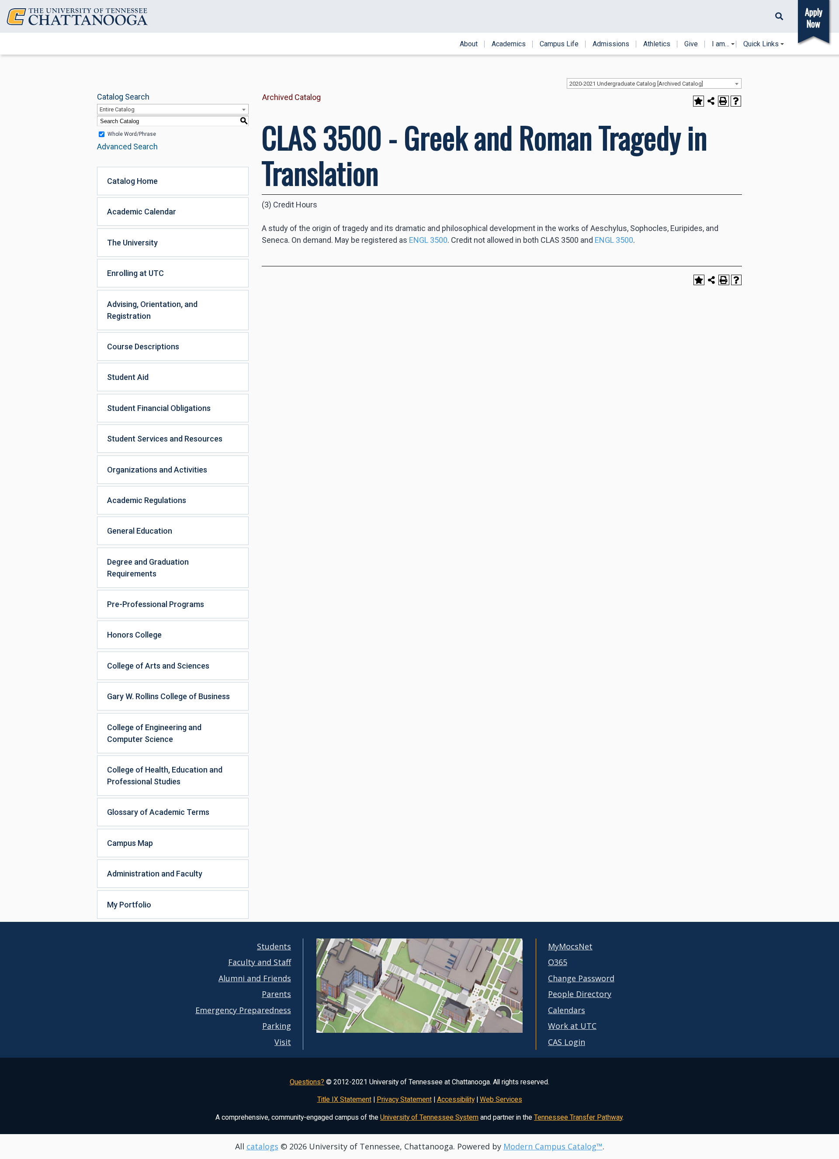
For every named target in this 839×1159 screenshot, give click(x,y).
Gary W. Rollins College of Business (168, 696)
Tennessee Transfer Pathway (578, 1117)
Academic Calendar (141, 211)
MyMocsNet (570, 946)
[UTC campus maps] (419, 1030)
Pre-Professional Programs (155, 604)
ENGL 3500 (428, 240)
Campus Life (559, 44)
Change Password (581, 978)
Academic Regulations (146, 500)
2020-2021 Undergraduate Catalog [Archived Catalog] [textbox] (636, 83)
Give (691, 44)
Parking (276, 1026)
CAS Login (566, 1042)
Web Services (501, 1099)
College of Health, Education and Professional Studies (164, 775)
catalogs (262, 1146)
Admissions (611, 44)
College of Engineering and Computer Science (154, 733)
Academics (509, 44)
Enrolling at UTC (135, 273)
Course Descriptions (143, 346)
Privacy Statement (404, 1099)
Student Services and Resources (164, 438)
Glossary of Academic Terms (158, 812)
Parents (276, 994)
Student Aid (128, 377)
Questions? (307, 1082)
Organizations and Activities (157, 469)
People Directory (579, 994)
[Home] (77, 17)
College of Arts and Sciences (158, 665)
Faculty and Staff (259, 962)
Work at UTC (572, 1026)
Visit (282, 1042)
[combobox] (654, 83)
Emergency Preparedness (243, 1010)
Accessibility (456, 1099)
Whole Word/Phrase (131, 134)
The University (132, 242)
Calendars (566, 1010)
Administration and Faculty (154, 873)
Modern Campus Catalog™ (553, 1146)
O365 (557, 962)
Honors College (134, 634)
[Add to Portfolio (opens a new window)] (698, 101)
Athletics (656, 44)
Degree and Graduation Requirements (148, 567)
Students (274, 946)
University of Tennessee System (429, 1117)
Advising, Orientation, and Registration (152, 310)
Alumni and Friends (254, 978)
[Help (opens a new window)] (736, 101)
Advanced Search (127, 146)
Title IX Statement (344, 1099)
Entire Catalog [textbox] (117, 109)
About (469, 44)
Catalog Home (132, 181)
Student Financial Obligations (159, 408)
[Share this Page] (711, 101)
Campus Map (130, 843)
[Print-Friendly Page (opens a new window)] (723, 101)
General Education (139, 530)
